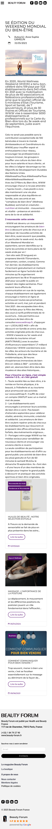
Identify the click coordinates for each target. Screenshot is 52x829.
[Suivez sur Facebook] (31, 3)
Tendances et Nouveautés (19, 488)
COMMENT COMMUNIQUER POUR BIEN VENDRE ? (26, 663)
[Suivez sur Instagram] (36, 3)
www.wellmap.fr (24, 322)
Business (12, 636)
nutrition (10, 208)
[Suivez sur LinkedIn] (45, 3)
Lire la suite (16, 537)
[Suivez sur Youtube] (40, 3)
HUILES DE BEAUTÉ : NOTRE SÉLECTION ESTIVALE (26, 513)
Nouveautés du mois (17, 483)
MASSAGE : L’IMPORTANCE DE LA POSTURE (26, 589)
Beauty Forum (19, 817)
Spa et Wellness (15, 558)
